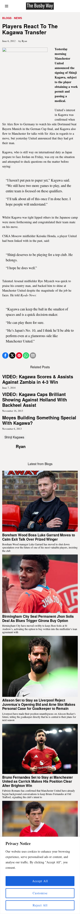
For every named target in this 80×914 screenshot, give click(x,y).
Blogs (7, 18)
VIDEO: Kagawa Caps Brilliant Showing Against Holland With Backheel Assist (34, 400)
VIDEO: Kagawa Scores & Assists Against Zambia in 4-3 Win (37, 379)
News (18, 18)
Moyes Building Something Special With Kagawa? (39, 420)
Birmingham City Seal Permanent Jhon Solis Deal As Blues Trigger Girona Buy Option (38, 618)
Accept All (40, 881)
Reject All (40, 905)
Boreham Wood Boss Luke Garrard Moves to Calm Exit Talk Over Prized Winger (38, 537)
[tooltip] (5, 355)
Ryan (24, 41)
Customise (40, 893)
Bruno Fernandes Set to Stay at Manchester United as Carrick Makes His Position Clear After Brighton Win (37, 781)
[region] (40, 875)
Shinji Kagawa (14, 437)
